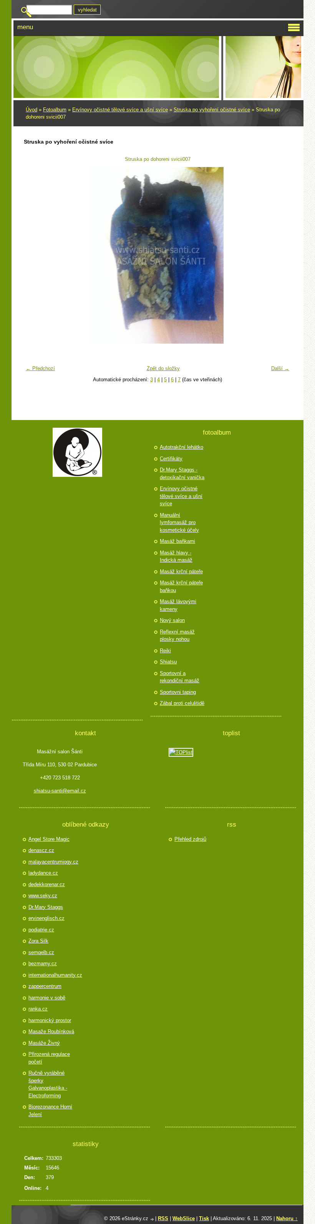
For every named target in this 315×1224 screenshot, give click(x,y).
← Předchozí (40, 368)
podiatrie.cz (41, 930)
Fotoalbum (54, 109)
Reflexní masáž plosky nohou (177, 635)
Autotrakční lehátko (181, 447)
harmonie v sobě (46, 998)
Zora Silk (38, 941)
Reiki (165, 650)
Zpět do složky (163, 368)
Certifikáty (171, 458)
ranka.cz (38, 1009)
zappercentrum (44, 986)
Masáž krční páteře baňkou (181, 586)
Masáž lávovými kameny (178, 605)
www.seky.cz (42, 895)
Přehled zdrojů (190, 839)
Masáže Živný (44, 1043)
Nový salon (172, 620)
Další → (280, 368)
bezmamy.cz (42, 963)
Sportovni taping (178, 692)
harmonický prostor (49, 1020)
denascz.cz (41, 850)
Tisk (204, 1218)
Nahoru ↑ (287, 1218)
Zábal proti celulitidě (182, 703)
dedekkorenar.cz (46, 884)
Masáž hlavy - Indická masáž (176, 556)
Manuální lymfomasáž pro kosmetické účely (179, 522)
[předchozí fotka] (34, 255)
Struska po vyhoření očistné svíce (212, 109)
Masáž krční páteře (181, 571)
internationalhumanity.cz (52, 975)
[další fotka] (280, 255)
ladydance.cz (43, 873)
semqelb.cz (41, 952)
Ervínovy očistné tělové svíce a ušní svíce (120, 109)
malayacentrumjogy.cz (52, 862)
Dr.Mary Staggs (45, 907)
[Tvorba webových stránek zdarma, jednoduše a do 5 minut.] (152, 1219)
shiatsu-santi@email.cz (60, 791)
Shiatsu (168, 662)
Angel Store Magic (49, 839)
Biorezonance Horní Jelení (50, 1110)
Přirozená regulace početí (49, 1058)
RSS (163, 1218)
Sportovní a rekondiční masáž (179, 677)
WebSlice (183, 1218)
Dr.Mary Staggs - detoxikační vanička (182, 473)
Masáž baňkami (177, 541)
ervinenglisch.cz (46, 918)
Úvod (31, 109)
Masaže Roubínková (51, 1031)
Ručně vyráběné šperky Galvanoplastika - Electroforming (47, 1084)
